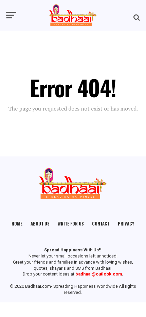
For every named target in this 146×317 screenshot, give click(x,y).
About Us (40, 223)
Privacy (126, 223)
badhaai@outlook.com (98, 274)
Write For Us (71, 223)
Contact (101, 223)
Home (17, 223)
